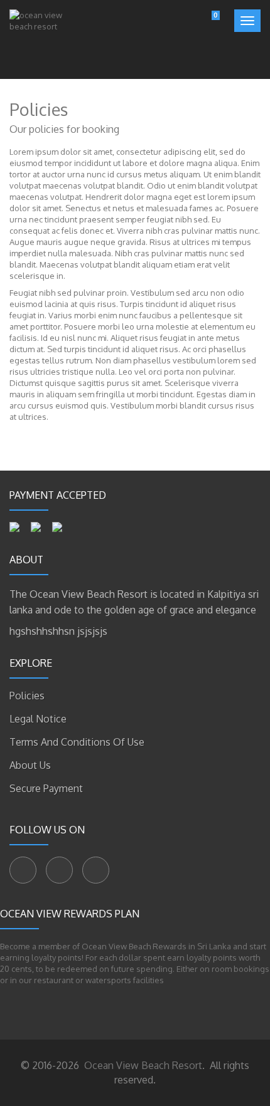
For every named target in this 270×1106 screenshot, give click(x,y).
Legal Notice (38, 718)
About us (30, 765)
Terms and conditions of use (76, 742)
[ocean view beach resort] (44, 44)
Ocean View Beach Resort (142, 1065)
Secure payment (46, 788)
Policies (27, 695)
